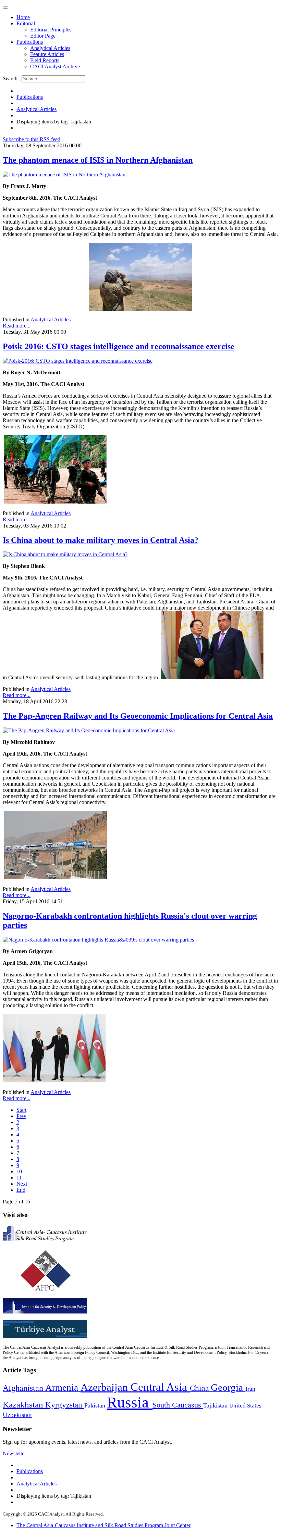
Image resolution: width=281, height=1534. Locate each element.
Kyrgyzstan (64, 1405)
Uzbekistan (17, 1414)
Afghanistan (24, 1388)
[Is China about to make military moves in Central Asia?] (65, 554)
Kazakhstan (24, 1404)
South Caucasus (177, 1405)
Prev (21, 1116)
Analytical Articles (50, 48)
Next (21, 1184)
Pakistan (95, 1405)
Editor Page (43, 36)
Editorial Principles (50, 29)
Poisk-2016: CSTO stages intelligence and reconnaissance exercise (118, 346)
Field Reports (44, 60)
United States (245, 1405)
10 (19, 1171)
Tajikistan (216, 1405)
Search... (12, 78)
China (200, 1388)
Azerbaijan (106, 1387)
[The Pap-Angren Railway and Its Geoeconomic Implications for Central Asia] (89, 730)
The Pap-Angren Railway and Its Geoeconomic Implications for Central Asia (138, 715)
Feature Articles (47, 54)
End (20, 1190)
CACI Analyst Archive (55, 66)
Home (23, 17)
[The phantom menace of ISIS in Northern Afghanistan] (64, 174)
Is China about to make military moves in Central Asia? (100, 540)
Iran (250, 1388)
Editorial (25, 23)
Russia (129, 1402)
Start (21, 1110)
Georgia (228, 1387)
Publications (29, 42)
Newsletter (14, 1453)
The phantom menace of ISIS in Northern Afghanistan (98, 160)
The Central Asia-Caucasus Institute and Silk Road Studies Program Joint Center (103, 1525)
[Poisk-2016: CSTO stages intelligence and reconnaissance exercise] (77, 361)
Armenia (63, 1388)
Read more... (16, 326)
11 (19, 1177)
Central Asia (160, 1386)
